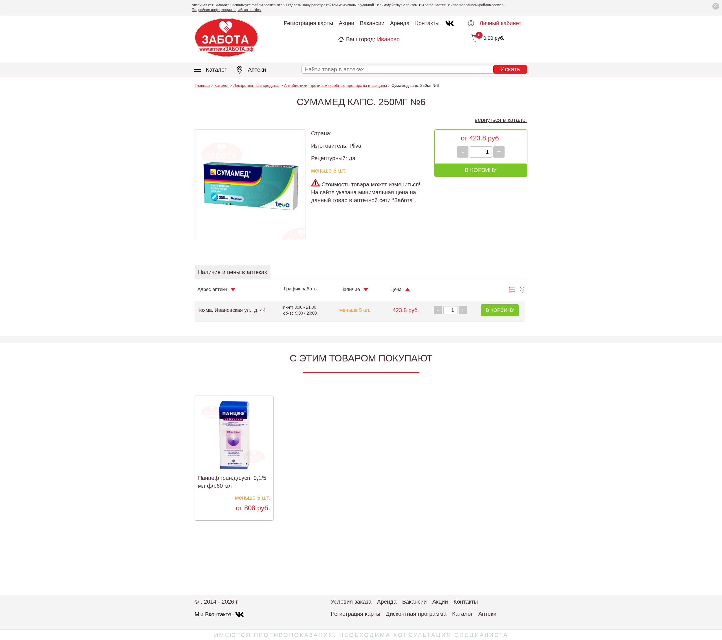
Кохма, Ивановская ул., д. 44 (231, 310)
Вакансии (372, 23)
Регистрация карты (308, 23)
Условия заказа (351, 602)
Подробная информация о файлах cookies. (226, 10)
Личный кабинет (500, 23)
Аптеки (257, 70)
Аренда (400, 23)
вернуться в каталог (501, 120)
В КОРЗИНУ (500, 310)
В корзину (481, 170)
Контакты (427, 23)
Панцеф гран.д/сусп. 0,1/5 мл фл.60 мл (232, 482)
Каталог (216, 70)
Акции (346, 23)
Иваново (388, 39)
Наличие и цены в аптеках (232, 272)
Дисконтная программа (416, 614)
